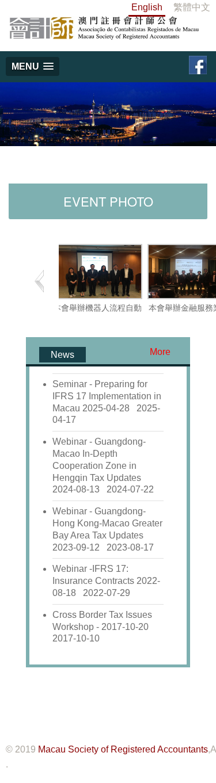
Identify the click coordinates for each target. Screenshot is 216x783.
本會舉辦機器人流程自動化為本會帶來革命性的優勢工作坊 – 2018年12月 (97, 322)
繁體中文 (191, 7)
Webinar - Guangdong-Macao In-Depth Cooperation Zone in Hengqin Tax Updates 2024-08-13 (103, 465)
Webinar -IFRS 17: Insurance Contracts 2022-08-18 (106, 581)
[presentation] (62, 354)
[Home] (104, 27)
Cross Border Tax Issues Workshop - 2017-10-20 (102, 627)
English (146, 7)
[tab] (62, 354)
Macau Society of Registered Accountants (123, 749)
